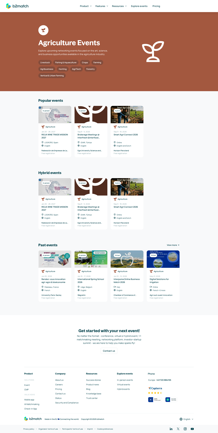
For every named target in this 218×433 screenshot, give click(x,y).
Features (100, 6)
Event (27, 385)
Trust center (92, 398)
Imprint (90, 429)
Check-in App (30, 408)
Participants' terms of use (72, 429)
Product (84, 6)
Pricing (156, 6)
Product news (92, 384)
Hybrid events (123, 389)
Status (58, 398)
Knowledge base (93, 393)
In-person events (125, 380)
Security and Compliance (66, 402)
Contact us (109, 350)
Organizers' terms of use (48, 429)
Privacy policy (28, 429)
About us (59, 380)
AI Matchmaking (31, 404)
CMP (26, 389)
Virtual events (123, 384)
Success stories (93, 380)
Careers (59, 384)
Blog (88, 389)
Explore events (139, 6)
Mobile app (29, 399)
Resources (118, 6)
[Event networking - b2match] (17, 6)
